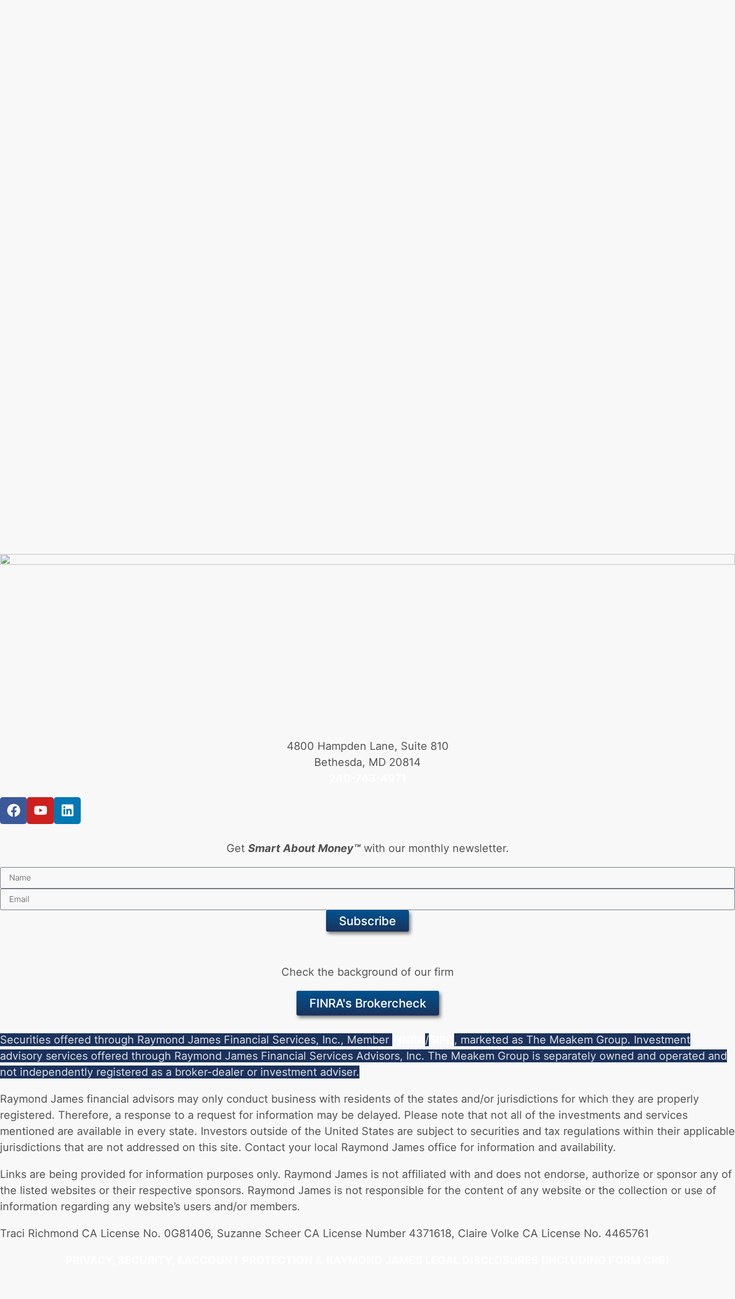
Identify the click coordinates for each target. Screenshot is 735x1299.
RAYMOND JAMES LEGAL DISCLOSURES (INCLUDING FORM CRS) (497, 1260)
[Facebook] (13, 810)
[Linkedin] (67, 810)
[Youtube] (40, 810)
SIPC (441, 1039)
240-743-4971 (368, 778)
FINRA (408, 1039)
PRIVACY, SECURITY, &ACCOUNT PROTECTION (189, 1260)
